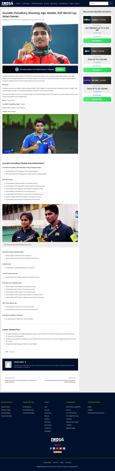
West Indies (47, 422)
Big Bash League (70, 428)
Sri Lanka (46, 419)
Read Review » (97, 36)
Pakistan (46, 416)
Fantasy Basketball (6, 416)
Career (61, 462)
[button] (51, 448)
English (90, 407)
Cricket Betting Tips (28, 410)
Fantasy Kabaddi (5, 413)
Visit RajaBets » (97, 41)
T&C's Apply (98, 32)
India (45, 407)
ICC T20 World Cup (71, 413)
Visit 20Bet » (97, 70)
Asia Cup (68, 410)
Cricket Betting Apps (28, 413)
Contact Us (68, 462)
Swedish (90, 410)
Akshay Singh (19, 362)
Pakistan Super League (72, 422)
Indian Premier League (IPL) (73, 407)
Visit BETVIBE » (97, 99)
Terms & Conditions (62, 466)
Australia (46, 410)
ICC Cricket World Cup (72, 416)
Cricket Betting (27, 407)
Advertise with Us (73, 466)
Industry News (47, 462)
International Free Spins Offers (96, 413)
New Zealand (48, 425)
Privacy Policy (52, 466)
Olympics (12, 351)
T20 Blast (68, 425)
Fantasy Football (6, 410)
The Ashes (69, 419)
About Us (55, 462)
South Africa (47, 413)
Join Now (60, 69)
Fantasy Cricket (5, 407)
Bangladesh (47, 431)
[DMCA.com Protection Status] (57, 452)
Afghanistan (47, 428)
